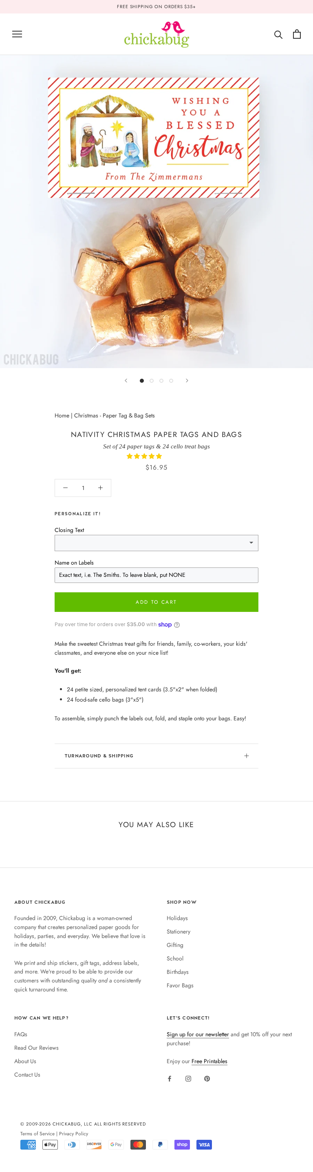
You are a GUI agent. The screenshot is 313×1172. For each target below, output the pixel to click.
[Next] (187, 380)
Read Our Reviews (36, 1048)
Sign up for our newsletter (198, 1034)
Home (62, 415)
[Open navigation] (17, 34)
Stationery (178, 931)
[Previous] (126, 380)
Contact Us (27, 1074)
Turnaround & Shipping (98, 756)
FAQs (20, 1034)
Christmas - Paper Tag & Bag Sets (114, 415)
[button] (145, 456)
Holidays (177, 918)
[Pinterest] (207, 1078)
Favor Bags (180, 985)
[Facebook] (169, 1078)
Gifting (175, 945)
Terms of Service (37, 1133)
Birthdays (178, 972)
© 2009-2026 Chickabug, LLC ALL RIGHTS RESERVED (83, 1124)
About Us (25, 1061)
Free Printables (209, 1061)
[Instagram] (188, 1078)
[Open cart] (297, 34)
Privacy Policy (73, 1133)
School (175, 958)
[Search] (278, 34)
